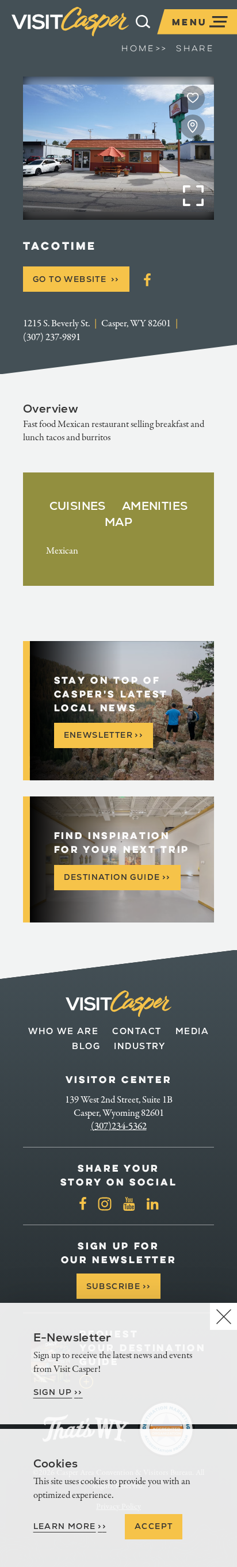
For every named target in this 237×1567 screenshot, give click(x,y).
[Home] (70, 21)
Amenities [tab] (155, 506)
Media (192, 1030)
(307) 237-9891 (52, 337)
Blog (86, 1045)
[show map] (193, 127)
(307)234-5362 (119, 1126)
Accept (154, 1526)
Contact (137, 1030)
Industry (139, 1045)
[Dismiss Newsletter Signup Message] (223, 1316)
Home (144, 48)
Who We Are (63, 1030)
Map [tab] (118, 522)
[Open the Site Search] (143, 22)
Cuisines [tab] (77, 506)
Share (195, 48)
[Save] (193, 98)
